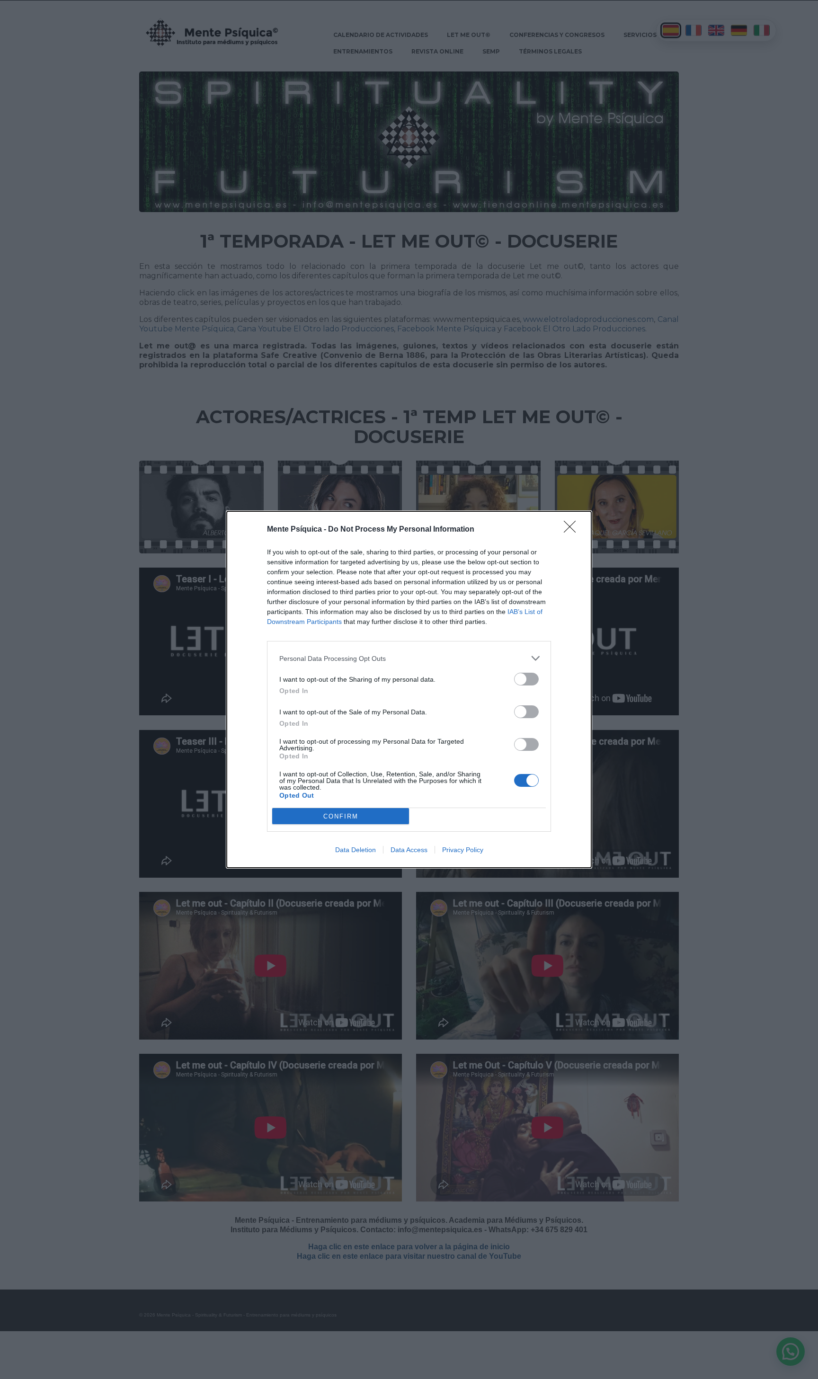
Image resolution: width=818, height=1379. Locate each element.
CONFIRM (340, 816)
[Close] (573, 530)
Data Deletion (355, 850)
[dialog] (409, 689)
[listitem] (409, 658)
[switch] (526, 679)
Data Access (409, 850)
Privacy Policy (462, 850)
